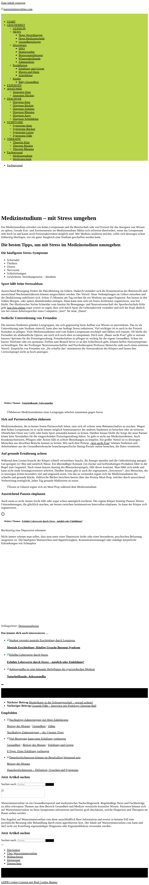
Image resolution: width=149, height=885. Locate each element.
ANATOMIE (14, 88)
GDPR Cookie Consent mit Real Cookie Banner (29, 882)
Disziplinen (19, 45)
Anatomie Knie (22, 92)
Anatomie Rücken (23, 95)
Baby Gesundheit (29, 81)
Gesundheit (39, 726)
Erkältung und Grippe (31, 68)
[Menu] (2, 16)
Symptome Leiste (23, 132)
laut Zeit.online (16, 307)
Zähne (51, 726)
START (11, 21)
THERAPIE (14, 138)
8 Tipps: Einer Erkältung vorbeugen (28, 751)
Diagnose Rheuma (23, 112)
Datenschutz (14, 863)
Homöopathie (27, 51)
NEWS (17, 31)
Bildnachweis (15, 856)
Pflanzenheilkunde (30, 58)
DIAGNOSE (14, 98)
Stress (35, 625)
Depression (25, 625)
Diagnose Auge (22, 115)
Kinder (17, 78)
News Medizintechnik (32, 38)
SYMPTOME (15, 122)
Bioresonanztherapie (31, 55)
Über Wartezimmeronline (22, 853)
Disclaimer (13, 849)
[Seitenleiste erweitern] (2, 684)
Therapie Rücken (23, 145)
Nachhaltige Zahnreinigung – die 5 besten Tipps (35, 732)
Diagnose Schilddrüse (26, 118)
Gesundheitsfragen (30, 41)
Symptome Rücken (24, 128)
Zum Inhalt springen (13, 2)
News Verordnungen (30, 35)
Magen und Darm (29, 71)
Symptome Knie (22, 125)
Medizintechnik (22, 159)
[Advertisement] (74, 190)
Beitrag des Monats (18, 726)
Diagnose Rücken (23, 105)
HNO (22, 48)
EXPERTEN (14, 85)
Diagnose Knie (21, 102)
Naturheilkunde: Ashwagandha (26, 676)
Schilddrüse (26, 75)
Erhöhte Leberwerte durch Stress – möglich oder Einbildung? (45, 662)
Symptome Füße (22, 135)
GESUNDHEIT (16, 25)
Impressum (13, 860)
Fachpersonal (15, 152)
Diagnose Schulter (23, 108)
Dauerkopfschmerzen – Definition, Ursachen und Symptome (42, 769)
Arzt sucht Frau (100, 443)
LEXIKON (19, 28)
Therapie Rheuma (23, 149)
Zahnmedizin (26, 61)
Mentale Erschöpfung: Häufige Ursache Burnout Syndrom (43, 647)
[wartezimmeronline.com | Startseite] (16, 9)
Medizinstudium (22, 155)
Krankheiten (20, 65)
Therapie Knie (21, 142)
